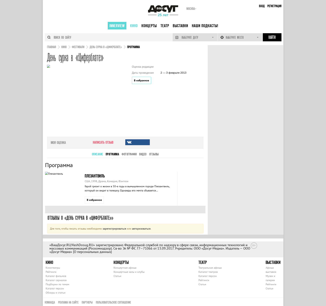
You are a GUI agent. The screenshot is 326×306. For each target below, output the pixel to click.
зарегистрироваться (114, 228)
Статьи (117, 276)
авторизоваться (141, 228)
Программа (112, 154)
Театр (165, 26)
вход (262, 6)
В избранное (141, 80)
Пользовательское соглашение (113, 302)
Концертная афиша (125, 267)
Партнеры (87, 302)
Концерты (149, 26)
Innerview (117, 25)
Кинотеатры (53, 267)
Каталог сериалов (56, 280)
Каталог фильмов (56, 276)
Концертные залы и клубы (129, 272)
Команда (50, 302)
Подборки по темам (57, 284)
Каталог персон (55, 288)
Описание (97, 154)
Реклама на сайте (68, 302)
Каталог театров (208, 272)
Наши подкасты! (205, 26)
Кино (134, 26)
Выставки (180, 26)
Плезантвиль (95, 175)
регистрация (274, 6)
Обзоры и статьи (55, 292)
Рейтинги (51, 272)
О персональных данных (92, 252)
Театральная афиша (210, 267)
